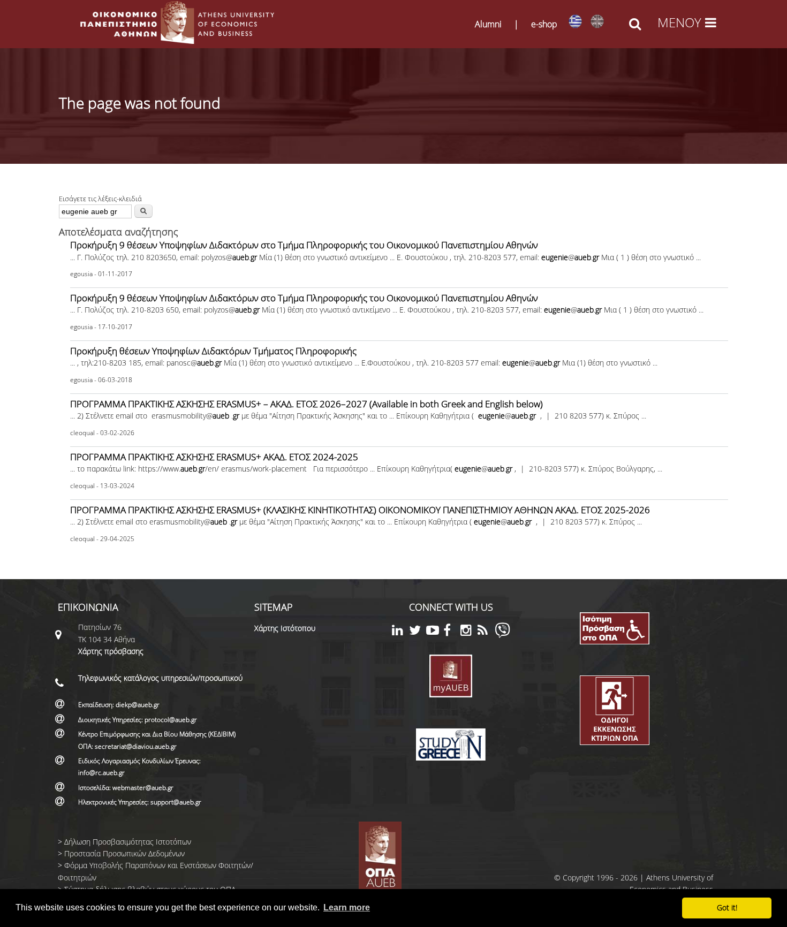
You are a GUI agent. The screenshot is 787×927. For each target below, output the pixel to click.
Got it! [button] (727, 907)
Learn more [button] (346, 907)
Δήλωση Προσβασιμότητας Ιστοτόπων (127, 842)
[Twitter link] (417, 632)
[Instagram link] (469, 632)
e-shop (544, 24)
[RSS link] (486, 632)
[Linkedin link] (400, 632)
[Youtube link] (434, 632)
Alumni (488, 24)
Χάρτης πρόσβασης (110, 651)
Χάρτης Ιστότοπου (284, 628)
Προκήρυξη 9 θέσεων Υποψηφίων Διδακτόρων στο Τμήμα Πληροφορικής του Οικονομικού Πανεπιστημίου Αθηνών (304, 245)
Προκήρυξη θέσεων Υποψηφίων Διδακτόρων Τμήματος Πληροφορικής (213, 351)
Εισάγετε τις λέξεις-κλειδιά (100, 198)
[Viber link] (502, 635)
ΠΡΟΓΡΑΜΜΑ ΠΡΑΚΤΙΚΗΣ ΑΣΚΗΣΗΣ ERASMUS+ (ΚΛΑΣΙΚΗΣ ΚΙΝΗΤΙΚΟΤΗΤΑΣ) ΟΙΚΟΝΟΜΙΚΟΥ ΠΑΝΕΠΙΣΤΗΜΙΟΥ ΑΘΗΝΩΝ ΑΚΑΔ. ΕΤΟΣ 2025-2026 (360, 510)
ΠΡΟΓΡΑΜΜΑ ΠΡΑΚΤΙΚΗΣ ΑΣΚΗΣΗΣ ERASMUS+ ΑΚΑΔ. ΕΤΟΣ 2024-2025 (214, 457)
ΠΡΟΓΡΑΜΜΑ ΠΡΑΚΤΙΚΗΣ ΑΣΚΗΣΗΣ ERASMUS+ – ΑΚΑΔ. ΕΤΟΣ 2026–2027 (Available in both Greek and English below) (306, 404)
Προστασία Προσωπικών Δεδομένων (124, 853)
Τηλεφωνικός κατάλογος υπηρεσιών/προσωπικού (160, 678)
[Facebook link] (451, 632)
